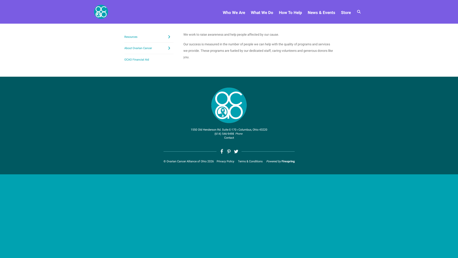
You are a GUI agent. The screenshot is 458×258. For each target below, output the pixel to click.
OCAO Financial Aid (136, 59)
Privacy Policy (225, 161)
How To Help (290, 12)
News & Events (321, 12)
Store (346, 12)
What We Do (262, 12)
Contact (229, 137)
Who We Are (234, 12)
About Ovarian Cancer (138, 48)
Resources (130, 37)
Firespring (288, 161)
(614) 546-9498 (224, 133)
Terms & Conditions (250, 161)
